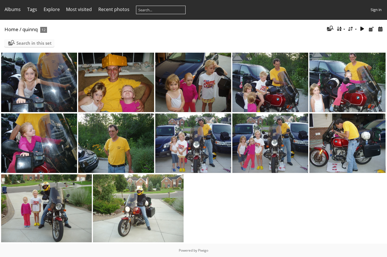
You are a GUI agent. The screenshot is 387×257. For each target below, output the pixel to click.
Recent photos (113, 9)
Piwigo (203, 250)
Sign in (376, 9)
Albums (13, 9)
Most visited (79, 9)
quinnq (30, 29)
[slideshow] (362, 29)
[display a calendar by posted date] (371, 29)
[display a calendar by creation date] (380, 29)
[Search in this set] (329, 28)
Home (11, 29)
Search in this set (34, 43)
